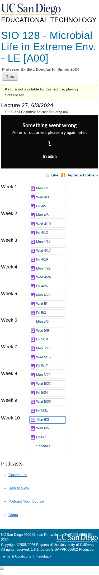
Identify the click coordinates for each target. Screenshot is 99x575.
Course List (17, 475)
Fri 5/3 (41, 313)
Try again (49, 156)
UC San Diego (31, 9)
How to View (18, 488)
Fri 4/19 (42, 259)
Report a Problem (82, 175)
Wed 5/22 (43, 384)
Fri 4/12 (42, 233)
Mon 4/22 (43, 268)
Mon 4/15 (43, 242)
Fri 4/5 (41, 206)
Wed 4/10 (43, 224)
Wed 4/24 (43, 277)
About (13, 515)
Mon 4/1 (42, 188)
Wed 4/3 (42, 197)
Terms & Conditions (16, 556)
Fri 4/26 (42, 286)
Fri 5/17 (42, 366)
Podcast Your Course (26, 501)
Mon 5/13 (43, 348)
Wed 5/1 (42, 304)
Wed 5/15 (43, 357)
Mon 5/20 (43, 375)
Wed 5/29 (43, 402)
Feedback (43, 556)
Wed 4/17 (43, 251)
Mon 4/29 (43, 295)
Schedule (43, 446)
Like (54, 175)
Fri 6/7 (41, 437)
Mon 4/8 (42, 215)
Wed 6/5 (42, 428)
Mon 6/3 (42, 420)
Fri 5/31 (42, 410)
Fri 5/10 (42, 339)
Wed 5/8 (42, 330)
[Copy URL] (49, 144)
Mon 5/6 (42, 321)
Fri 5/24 (42, 393)
